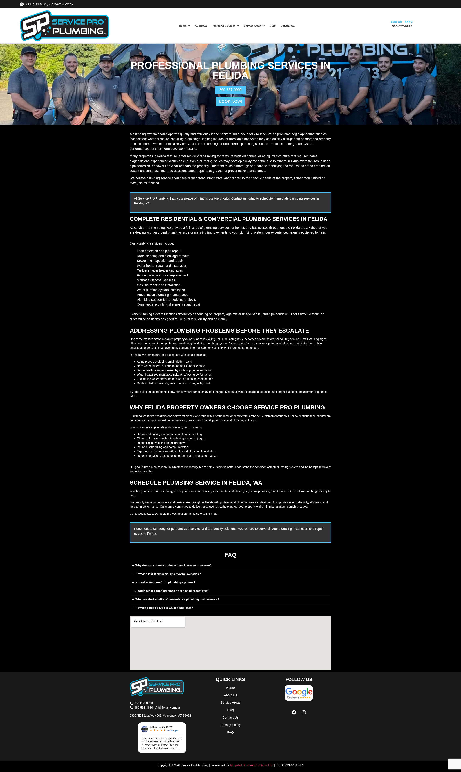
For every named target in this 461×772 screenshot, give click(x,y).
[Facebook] (293, 712)
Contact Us (288, 25)
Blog (273, 25)
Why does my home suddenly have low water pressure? (173, 565)
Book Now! (230, 101)
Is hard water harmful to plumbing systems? (165, 582)
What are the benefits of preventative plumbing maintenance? (177, 599)
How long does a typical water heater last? (164, 607)
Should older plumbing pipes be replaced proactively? (172, 590)
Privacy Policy (230, 725)
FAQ (230, 732)
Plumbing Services (223, 25)
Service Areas (252, 25)
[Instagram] (303, 712)
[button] (184, 26)
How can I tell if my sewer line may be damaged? (168, 573)
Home (182, 25)
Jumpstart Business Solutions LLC (252, 765)
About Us (201, 25)
